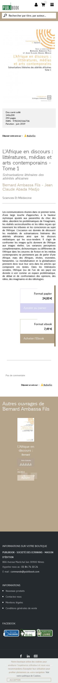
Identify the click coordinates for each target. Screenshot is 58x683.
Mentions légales (14, 602)
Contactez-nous (14, 596)
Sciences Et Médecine (17, 198)
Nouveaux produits (15, 590)
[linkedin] (28, 656)
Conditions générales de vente (21, 608)
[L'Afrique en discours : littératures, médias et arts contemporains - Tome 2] (25, 430)
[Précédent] (24, 476)
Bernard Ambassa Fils (21, 185)
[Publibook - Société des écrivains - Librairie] (10, 6)
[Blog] (36, 656)
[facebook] (21, 656)
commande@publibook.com (25, 571)
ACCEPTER (15, 680)
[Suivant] (34, 476)
